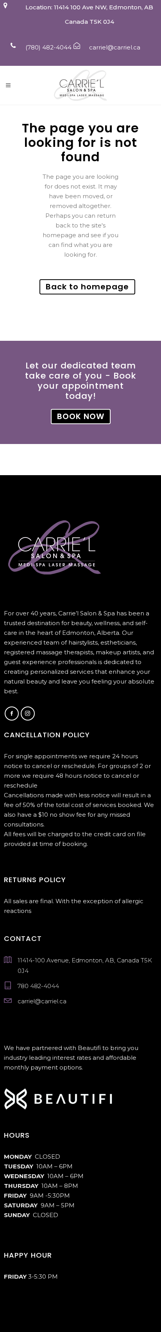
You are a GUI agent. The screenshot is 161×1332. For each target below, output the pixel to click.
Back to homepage (87, 286)
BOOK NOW (80, 416)
